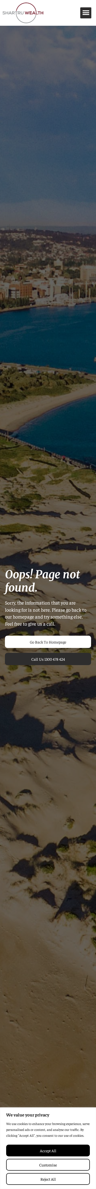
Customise (48, 1164)
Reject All (48, 1178)
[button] (85, 12)
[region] (48, 1148)
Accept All (48, 1150)
